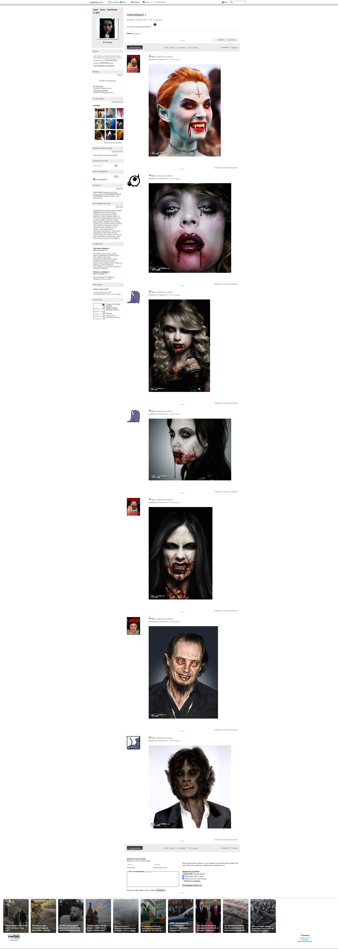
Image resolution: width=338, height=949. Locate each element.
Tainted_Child (98, 229)
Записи (95, 9)
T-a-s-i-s (114, 227)
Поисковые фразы (113, 317)
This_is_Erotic (106, 279)
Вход (124, 2)
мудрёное (118, 57)
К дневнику (181, 47)
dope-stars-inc (106, 261)
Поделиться (232, 40)
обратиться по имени (164, 56)
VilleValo (105, 268)
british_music (112, 259)
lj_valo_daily (97, 292)
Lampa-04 (108, 220)
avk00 (104, 233)
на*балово (96, 63)
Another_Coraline (99, 214)
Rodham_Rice (98, 223)
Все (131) (119, 207)
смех (117, 196)
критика (112, 57)
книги (111, 192)
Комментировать (135, 47)
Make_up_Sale (98, 264)
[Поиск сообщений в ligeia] (116, 176)
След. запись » (193, 47)
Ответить (217, 167)
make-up (100, 56)
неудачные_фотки (100, 253)
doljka (109, 233)
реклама (104, 62)
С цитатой (225, 167)
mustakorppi (109, 264)
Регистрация (115, 2)
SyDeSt (96, 227)
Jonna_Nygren (109, 263)
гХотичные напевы (100, 91)
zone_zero (116, 236)
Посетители (110, 315)
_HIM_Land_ (116, 231)
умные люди (97, 198)
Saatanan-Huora (110, 223)
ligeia (94, 13)
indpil (108, 234)
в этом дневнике (101, 180)
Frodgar (109, 216)
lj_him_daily (107, 292)
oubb (95, 236)
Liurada (115, 220)
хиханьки (109, 65)
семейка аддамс (109, 196)
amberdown (97, 233)
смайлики (148, 871)
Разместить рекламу (305, 941)
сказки (111, 63)
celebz (95, 56)
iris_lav (113, 234)
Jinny (99, 218)
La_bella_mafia (98, 220)
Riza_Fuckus (115, 221)
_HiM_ (108, 257)
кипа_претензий (99, 257)
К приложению (117, 102)
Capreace (96, 216)
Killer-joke (117, 218)
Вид (226, 3)
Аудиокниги (110, 255)
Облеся (116, 238)
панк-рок (102, 194)
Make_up (118, 263)
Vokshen (108, 231)
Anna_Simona (111, 212)
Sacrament (117, 266)
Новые (234, 47)
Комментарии (112, 9)
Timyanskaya (108, 229)
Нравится (221, 40)
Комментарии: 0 (106, 88)
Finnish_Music (98, 263)
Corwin (103, 216)
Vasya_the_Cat (98, 231)
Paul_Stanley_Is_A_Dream (103, 266)
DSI (113, 261)
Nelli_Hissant (98, 221)
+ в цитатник (157, 20)
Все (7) (120, 75)
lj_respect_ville (98, 294)
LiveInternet (97, 2)
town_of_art (111, 253)
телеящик (99, 65)
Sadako (119, 223)
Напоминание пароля (160, 867)
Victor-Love (97, 268)
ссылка (177, 59)
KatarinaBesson (107, 218)
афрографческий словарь (101, 57)
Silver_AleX (97, 225)
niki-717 (119, 234)
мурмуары (111, 59)
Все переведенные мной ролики (105, 155)
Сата (117, 255)
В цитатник (234, 167)
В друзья (109, 42)
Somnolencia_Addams (110, 225)
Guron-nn (115, 216)
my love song (98, 86)
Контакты (305, 939)
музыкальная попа (99, 60)
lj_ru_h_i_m (108, 294)
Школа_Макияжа (99, 255)
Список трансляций (101, 289)
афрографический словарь (111, 56)
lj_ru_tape (117, 294)
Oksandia (106, 221)
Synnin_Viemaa (105, 227)
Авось (147, 2)
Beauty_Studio (111, 214)
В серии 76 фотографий (113, 142)
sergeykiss (101, 236)
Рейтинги (136, 2)
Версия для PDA (304, 938)
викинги (106, 192)
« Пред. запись (169, 47)
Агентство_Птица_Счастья (103, 238)
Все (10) (120, 188)
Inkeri (95, 218)
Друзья (102, 9)
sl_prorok (108, 236)
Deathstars (97, 261)
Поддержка (223, 2)
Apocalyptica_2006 (100, 259)
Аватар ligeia (107, 28)
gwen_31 (102, 234)
